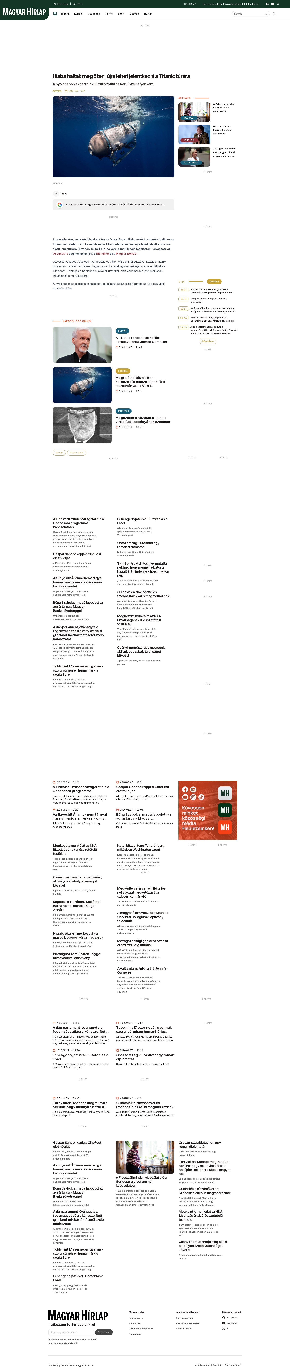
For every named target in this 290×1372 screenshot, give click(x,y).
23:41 (184, 290)
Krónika (123, 371)
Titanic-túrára (76, 452)
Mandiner (103, 253)
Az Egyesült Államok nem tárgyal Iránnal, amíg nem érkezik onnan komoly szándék (224, 155)
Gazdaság (94, 13)
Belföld (64, 13)
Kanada (59, 452)
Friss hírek (62, 4)
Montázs (123, 411)
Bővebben (208, 341)
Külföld (78, 13)
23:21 (184, 308)
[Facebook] (267, 4)
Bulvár (148, 13)
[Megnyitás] (55, 13)
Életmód (134, 13)
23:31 (183, 299)
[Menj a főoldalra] (24, 11)
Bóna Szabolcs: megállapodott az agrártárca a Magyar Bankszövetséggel (212, 319)
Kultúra (189, 140)
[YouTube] (272, 4)
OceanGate (60, 253)
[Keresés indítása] (266, 13)
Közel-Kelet (191, 162)
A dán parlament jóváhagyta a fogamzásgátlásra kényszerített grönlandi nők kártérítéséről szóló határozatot (213, 330)
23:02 (183, 327)
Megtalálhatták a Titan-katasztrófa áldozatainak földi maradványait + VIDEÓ (141, 382)
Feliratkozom (104, 1332)
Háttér (109, 13)
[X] (278, 4)
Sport (121, 13)
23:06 (183, 318)
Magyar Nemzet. (127, 253)
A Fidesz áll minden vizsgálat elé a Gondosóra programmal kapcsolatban (223, 111)
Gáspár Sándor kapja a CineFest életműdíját (222, 130)
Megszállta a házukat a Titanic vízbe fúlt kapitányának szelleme (143, 420)
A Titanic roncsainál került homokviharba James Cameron (141, 340)
